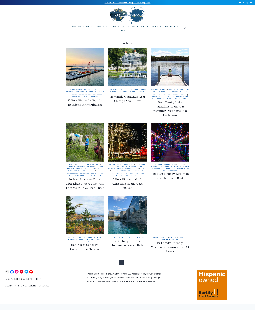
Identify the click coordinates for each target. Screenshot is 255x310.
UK (91, 175)
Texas (140, 172)
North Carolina (180, 95)
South (74, 95)
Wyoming (135, 175)
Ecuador (99, 166)
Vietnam (97, 175)
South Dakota (85, 95)
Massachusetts (132, 168)
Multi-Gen (82, 93)
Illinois (87, 89)
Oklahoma (156, 96)
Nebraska (168, 93)
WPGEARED (43, 286)
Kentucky (70, 91)
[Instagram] (247, 2)
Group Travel (76, 89)
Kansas (181, 164)
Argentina (81, 164)
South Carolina (118, 172)
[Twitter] (251, 2)
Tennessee (97, 95)
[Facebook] (240, 2)
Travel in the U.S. (80, 96)
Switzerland (72, 173)
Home (73, 26)
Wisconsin (93, 96)
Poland (85, 172)
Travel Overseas (81, 175)
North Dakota (95, 93)
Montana (158, 93)
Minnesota (99, 91)
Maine (155, 91)
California (70, 166)
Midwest (89, 91)
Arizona (154, 89)
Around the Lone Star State (121, 164)
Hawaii (140, 166)
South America (96, 172)
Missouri (73, 93)
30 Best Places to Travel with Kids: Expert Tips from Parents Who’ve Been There (85, 183)
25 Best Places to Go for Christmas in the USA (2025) (127, 183)
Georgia (163, 89)
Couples (112, 89)
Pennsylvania (168, 96)
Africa (72, 164)
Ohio (69, 95)
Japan (92, 168)
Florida (70, 168)
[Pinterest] (243, 2)
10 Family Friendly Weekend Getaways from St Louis (170, 247)
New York (167, 95)
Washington (172, 98)
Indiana (95, 89)
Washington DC (123, 175)
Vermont (161, 98)
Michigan (80, 91)
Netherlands (89, 170)
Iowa (187, 89)
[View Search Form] (185, 28)
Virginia (129, 173)
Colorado (81, 166)
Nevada (177, 93)
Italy (86, 168)
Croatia (90, 166)
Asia (98, 164)
